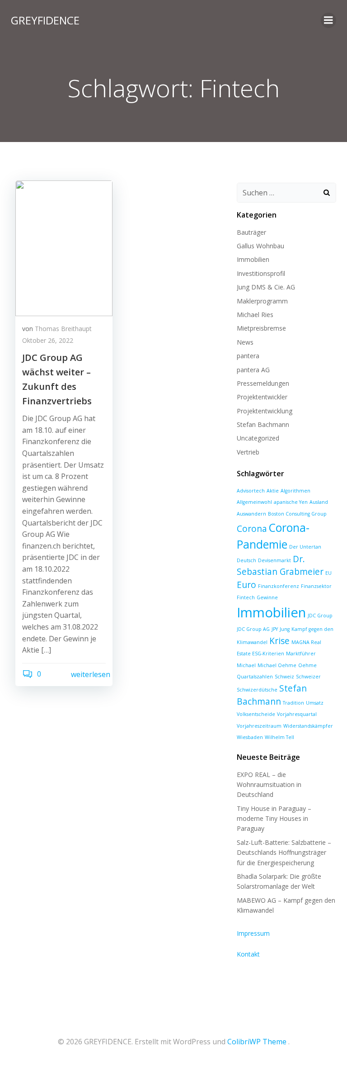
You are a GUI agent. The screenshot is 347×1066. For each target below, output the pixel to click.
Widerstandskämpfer (308, 726)
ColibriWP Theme (256, 1042)
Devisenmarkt (274, 560)
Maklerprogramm (262, 301)
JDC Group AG (253, 629)
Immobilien (253, 259)
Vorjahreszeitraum (259, 726)
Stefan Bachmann (263, 424)
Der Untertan (305, 547)
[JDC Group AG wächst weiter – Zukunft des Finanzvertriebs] (64, 247)
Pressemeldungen (263, 383)
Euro (246, 585)
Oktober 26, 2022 (47, 340)
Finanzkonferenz (278, 586)
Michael (246, 665)
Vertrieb (248, 452)
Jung (285, 629)
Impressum (253, 933)
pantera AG (253, 369)
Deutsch (246, 560)
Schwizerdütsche (257, 690)
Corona (252, 529)
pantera (248, 355)
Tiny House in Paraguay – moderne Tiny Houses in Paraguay (274, 818)
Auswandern (251, 514)
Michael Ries (255, 314)
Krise (279, 641)
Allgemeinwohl (254, 502)
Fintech (246, 597)
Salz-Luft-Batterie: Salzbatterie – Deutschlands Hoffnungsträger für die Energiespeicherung (284, 852)
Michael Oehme (277, 665)
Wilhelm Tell (279, 737)
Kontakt (248, 954)
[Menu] (328, 20)
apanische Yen (291, 502)
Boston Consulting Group (297, 514)
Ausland (318, 502)
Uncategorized (258, 438)
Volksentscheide (256, 714)
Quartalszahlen (255, 676)
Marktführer (301, 653)
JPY (275, 629)
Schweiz (284, 676)
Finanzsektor (316, 586)
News (245, 342)
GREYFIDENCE (45, 20)
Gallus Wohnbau (260, 246)
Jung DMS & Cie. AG (266, 287)
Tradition (293, 703)
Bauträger (251, 232)
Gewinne (267, 597)
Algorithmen (295, 491)
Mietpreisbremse (261, 328)
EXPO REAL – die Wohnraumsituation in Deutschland (269, 784)
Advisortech (251, 491)
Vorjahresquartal (297, 714)
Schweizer (308, 676)
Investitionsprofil (261, 273)
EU (328, 573)
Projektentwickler (262, 397)
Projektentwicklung (264, 411)
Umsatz (315, 703)
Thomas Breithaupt (63, 328)
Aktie (273, 491)
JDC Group (320, 615)
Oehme (307, 665)
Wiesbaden (250, 737)
